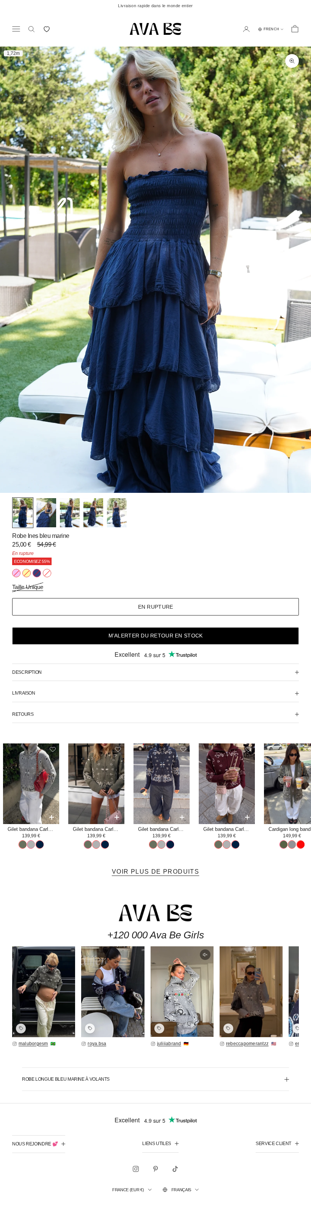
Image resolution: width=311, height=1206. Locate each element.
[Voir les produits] (21, 1028)
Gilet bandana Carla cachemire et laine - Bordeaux (229, 829)
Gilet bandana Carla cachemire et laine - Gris (33, 829)
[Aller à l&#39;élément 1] (22, 512)
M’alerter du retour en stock (155, 636)
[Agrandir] (43, 991)
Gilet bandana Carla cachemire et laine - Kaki (98, 829)
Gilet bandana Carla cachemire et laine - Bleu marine (164, 829)
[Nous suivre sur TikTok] (175, 1169)
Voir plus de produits (155, 871)
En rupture (155, 607)
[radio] (16, 573)
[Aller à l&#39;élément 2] (46, 512)
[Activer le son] (205, 954)
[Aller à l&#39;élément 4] (93, 512)
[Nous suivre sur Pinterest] (155, 1169)
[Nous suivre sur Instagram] (136, 1169)
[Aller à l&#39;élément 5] (116, 512)
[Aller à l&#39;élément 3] (69, 512)
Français (181, 1189)
